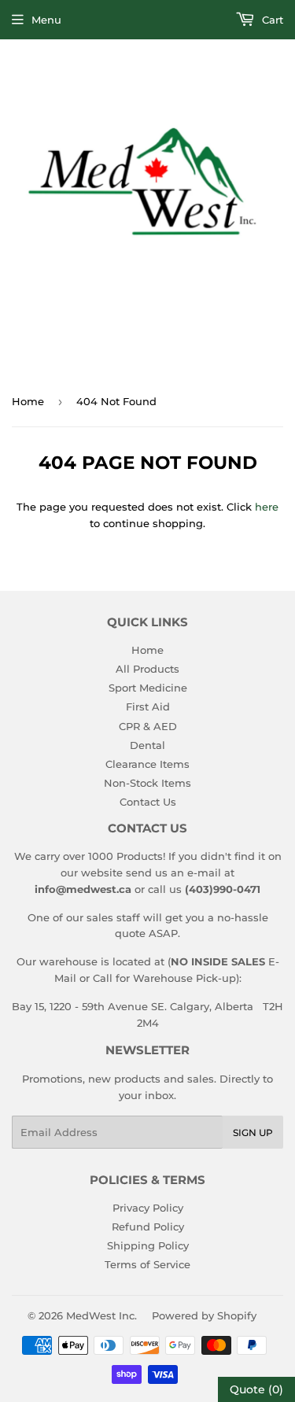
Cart (271, 19)
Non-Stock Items (147, 783)
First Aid (148, 706)
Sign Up (253, 1132)
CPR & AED (148, 726)
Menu (46, 19)
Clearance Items (147, 764)
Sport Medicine (148, 687)
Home (28, 401)
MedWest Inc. (101, 1315)
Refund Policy (148, 1226)
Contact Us (148, 801)
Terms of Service (147, 1264)
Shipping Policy (148, 1245)
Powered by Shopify (204, 1315)
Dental (147, 745)
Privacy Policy (147, 1207)
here (266, 506)
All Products (147, 668)
